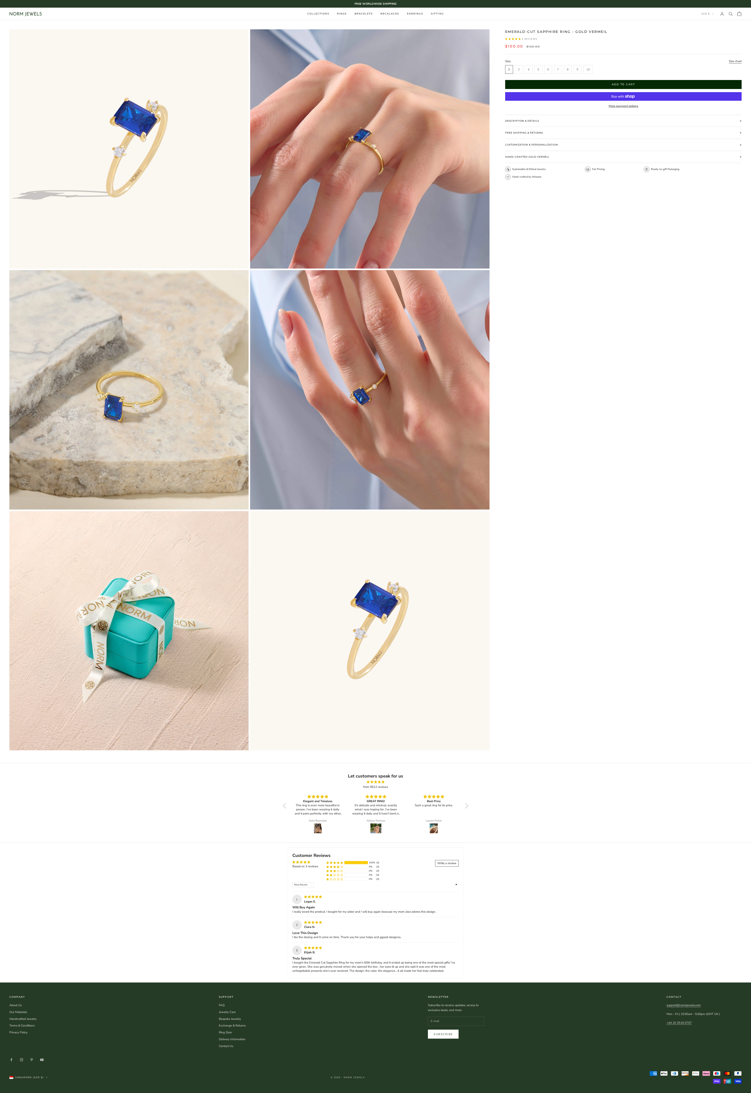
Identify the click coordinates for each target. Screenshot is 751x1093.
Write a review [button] (446, 863)
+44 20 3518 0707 (679, 1023)
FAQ (222, 1005)
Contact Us (226, 1046)
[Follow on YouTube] (42, 1060)
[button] (513, 38)
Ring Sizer (225, 1032)
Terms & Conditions (22, 1025)
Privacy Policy (18, 1032)
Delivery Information (232, 1039)
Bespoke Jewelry (230, 1019)
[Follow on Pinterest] (32, 1060)
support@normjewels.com (684, 1005)
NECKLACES (389, 13)
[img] (375, 782)
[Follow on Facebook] (11, 1060)
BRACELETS (364, 13)
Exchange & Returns (232, 1025)
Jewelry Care (227, 1012)
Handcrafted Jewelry (23, 1019)
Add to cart (623, 84)
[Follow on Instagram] (21, 1060)
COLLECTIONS (318, 13)
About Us (15, 1005)
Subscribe (443, 1034)
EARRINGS (415, 13)
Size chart (735, 61)
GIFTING (437, 13)
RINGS (342, 13)
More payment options (623, 106)
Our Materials (18, 1012)
